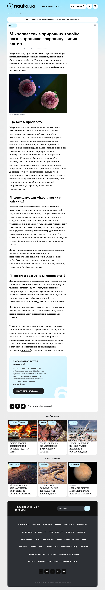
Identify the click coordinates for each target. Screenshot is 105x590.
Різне (38, 539)
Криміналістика (37, 547)
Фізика (58, 525)
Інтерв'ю (52, 554)
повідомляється (39, 67)
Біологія (36, 525)
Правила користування (48, 561)
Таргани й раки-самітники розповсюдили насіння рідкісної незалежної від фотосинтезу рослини (49, 443)
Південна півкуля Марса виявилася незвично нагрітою (80, 490)
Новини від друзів (37, 554)
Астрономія (47, 6)
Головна (10, 13)
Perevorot (58, 582)
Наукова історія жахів (69, 554)
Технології (82, 525)
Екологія (16, 13)
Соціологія (27, 532)
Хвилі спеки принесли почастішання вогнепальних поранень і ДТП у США (19, 444)
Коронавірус (27, 539)
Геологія (81, 532)
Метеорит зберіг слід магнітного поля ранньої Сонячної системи (20, 489)
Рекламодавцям (69, 561)
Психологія (40, 532)
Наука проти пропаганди (66, 547)
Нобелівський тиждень (68, 539)
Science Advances (42, 48)
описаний (26, 350)
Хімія (84, 539)
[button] (78, 6)
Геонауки (23, 547)
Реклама (85, 547)
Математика (48, 539)
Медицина (47, 525)
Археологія (69, 525)
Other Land (67, 582)
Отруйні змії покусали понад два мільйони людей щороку (49, 489)
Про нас (31, 561)
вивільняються (16, 340)
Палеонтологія (56, 532)
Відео (50, 547)
